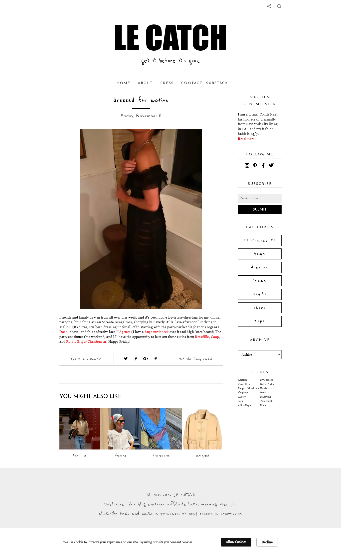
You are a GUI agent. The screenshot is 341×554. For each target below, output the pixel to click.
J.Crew (241, 396)
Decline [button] (267, 542)
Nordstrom (266, 388)
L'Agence (123, 332)
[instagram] (248, 166)
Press (167, 83)
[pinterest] (256, 166)
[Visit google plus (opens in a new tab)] (146, 359)
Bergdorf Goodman (248, 388)
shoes (260, 308)
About (145, 83)
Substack (217, 83)
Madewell (265, 396)
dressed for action (141, 100)
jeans (259, 281)
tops (260, 321)
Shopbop (243, 392)
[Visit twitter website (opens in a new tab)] (126, 359)
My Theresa (266, 379)
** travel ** (259, 240)
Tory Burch (266, 401)
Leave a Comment (86, 358)
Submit (260, 210)
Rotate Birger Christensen (86, 341)
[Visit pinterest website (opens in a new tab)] (70, 140)
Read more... (248, 139)
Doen (63, 332)
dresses (259, 267)
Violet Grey (244, 384)
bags (259, 254)
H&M (263, 392)
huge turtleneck (157, 332)
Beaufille (202, 337)
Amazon (242, 379)
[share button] (279, 6)
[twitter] (272, 166)
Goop (215, 337)
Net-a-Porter (267, 384)
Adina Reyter (245, 405)
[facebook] (264, 166)
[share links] (269, 6)
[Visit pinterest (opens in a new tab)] (156, 359)
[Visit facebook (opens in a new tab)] (136, 359)
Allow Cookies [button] (236, 542)
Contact (191, 83)
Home (123, 83)
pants (260, 294)
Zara (240, 401)
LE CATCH (170, 37)
